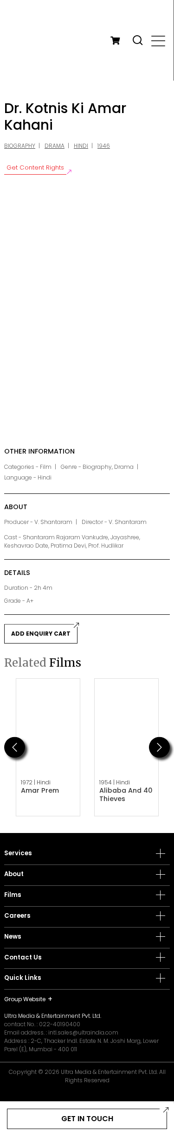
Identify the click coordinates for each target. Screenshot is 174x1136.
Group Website (24, 999)
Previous (14, 747)
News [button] (12, 936)
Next (159, 747)
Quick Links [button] (22, 978)
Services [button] (18, 853)
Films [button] (12, 895)
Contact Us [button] (23, 957)
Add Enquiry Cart (41, 633)
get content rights (35, 167)
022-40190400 (59, 1024)
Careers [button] (17, 916)
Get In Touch (87, 1118)
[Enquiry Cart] (115, 40)
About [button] (14, 874)
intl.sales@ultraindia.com (83, 1032)
